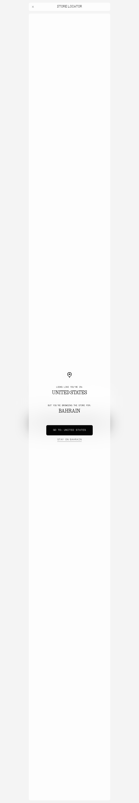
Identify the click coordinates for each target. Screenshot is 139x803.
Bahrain (69, 439)
